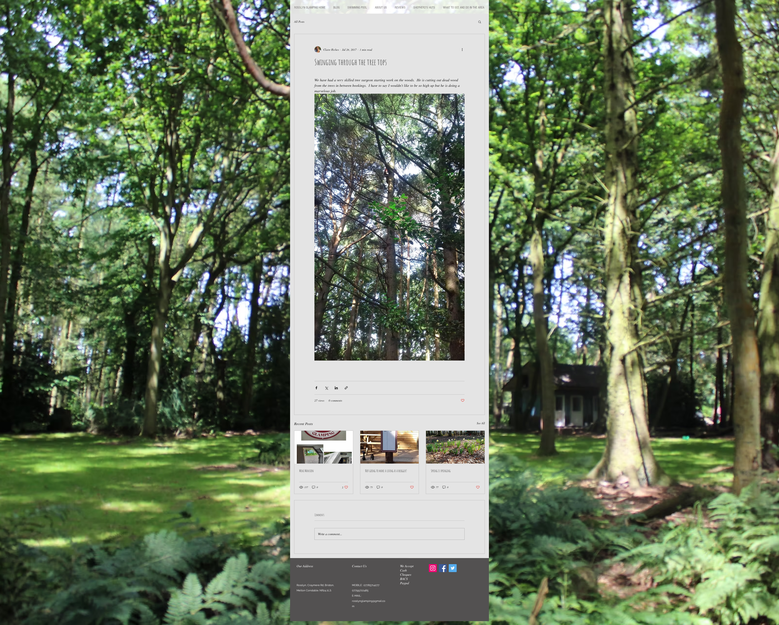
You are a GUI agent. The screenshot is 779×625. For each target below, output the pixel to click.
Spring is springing (441, 470)
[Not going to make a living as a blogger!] (389, 447)
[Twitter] (453, 568)
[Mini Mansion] (323, 447)
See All (481, 423)
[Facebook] (443, 568)
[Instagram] (433, 568)
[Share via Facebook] (316, 388)
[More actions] (462, 49)
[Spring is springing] (455, 447)
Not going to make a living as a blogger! (386, 470)
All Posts (299, 22)
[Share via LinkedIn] (336, 388)
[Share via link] (346, 388)
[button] (480, 21)
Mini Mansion (306, 470)
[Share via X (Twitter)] (326, 388)
